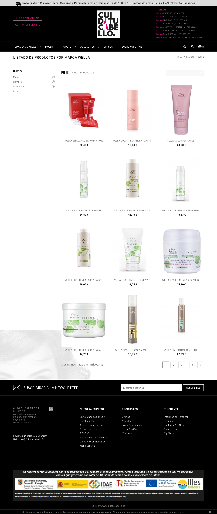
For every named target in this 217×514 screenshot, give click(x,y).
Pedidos (168, 421)
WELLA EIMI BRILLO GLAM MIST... (132, 350)
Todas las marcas (24, 47)
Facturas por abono (175, 425)
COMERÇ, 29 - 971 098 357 (170, 13)
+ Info (181, 512)
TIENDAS (85, 433)
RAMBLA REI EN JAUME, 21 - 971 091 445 (179, 38)
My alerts (169, 433)
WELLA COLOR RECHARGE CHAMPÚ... (133, 140)
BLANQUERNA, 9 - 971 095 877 (173, 34)
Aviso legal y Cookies (92, 425)
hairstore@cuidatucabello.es (29, 439)
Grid (63, 72)
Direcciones (170, 429)
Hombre (66, 47)
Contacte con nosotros (93, 441)
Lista (67, 72)
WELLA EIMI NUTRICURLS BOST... (181, 350)
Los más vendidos (132, 425)
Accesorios (87, 47)
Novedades (128, 421)
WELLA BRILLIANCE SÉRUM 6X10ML (84, 140)
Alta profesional (27, 24)
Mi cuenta (127, 433)
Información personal (176, 417)
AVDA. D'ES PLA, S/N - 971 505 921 (174, 17)
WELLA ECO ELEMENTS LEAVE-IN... (84, 210)
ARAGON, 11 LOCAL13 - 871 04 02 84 (175, 31)
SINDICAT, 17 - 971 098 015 (171, 20)
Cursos (108, 47)
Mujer (49, 47)
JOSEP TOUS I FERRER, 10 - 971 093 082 (176, 27)
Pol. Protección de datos (93, 437)
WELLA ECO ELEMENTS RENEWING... (133, 210)
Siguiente (201, 365)
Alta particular (27, 18)
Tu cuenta (171, 409)
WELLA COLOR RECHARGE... (181, 140)
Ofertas (126, 417)
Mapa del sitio (87, 446)
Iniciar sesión (129, 429)
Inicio (17, 71)
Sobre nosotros (132, 47)
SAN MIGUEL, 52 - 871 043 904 (173, 24)
